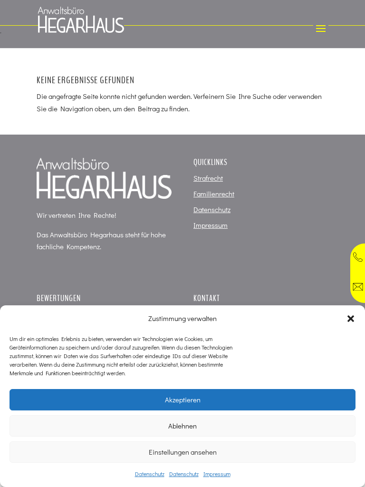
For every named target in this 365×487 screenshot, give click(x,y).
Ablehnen (182, 425)
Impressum (217, 473)
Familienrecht (213, 193)
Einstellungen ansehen (183, 452)
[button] (350, 318)
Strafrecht (208, 178)
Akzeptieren (183, 399)
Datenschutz (149, 473)
